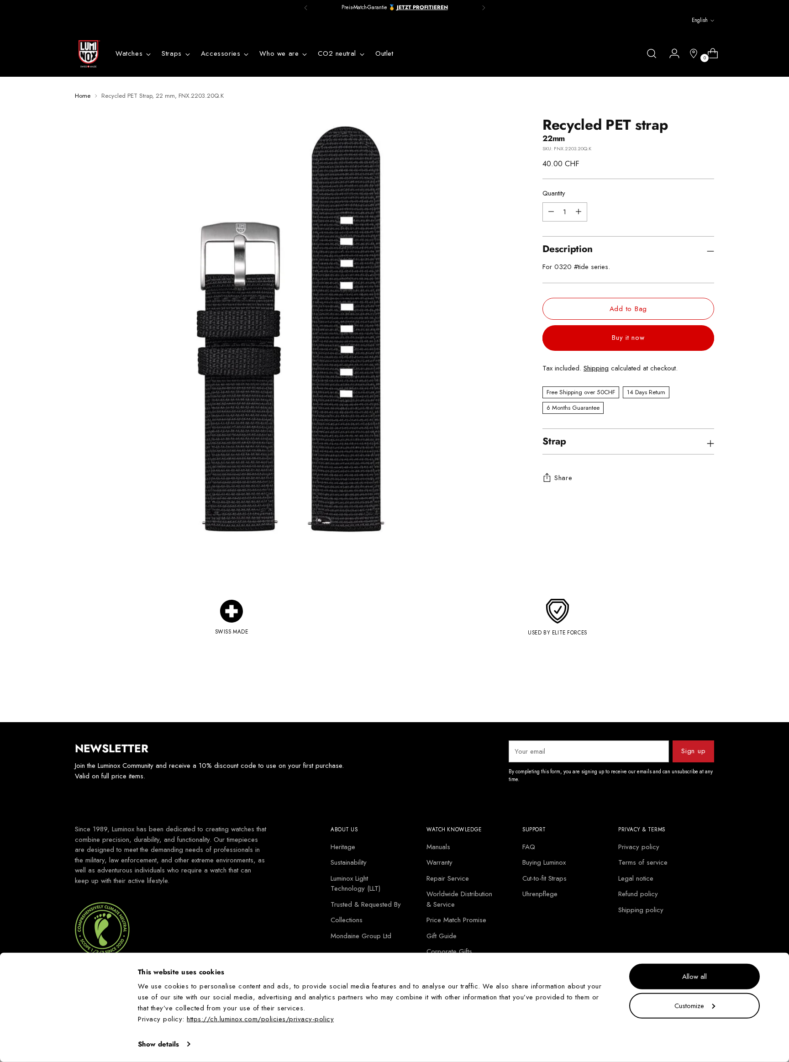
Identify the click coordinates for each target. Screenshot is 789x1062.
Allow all (694, 977)
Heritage (343, 847)
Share (563, 478)
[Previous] (306, 8)
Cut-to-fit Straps (544, 878)
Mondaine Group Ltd (361, 936)
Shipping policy (640, 910)
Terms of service (643, 862)
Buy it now (628, 338)
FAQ (528, 847)
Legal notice (635, 878)
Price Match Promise (456, 920)
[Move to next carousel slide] (706, 690)
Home (82, 95)
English (700, 20)
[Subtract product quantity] (578, 212)
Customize (689, 1005)
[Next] (483, 8)
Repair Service (447, 878)
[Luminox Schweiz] (88, 54)
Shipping (596, 369)
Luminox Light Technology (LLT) (355, 883)
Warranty (439, 862)
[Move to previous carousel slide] (685, 691)
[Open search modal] (651, 53)
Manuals (438, 847)
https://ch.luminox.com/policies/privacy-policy (260, 1019)
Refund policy (638, 894)
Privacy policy (638, 847)
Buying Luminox (544, 862)
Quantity (553, 194)
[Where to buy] (690, 53)
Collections (347, 920)
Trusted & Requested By (366, 904)
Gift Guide (441, 936)
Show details (158, 1044)
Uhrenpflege (540, 894)
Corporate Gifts (449, 951)
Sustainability (349, 862)
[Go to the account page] (671, 53)
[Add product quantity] (551, 212)
